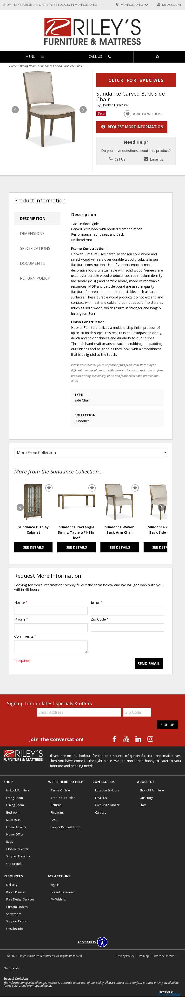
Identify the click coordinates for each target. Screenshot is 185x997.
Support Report (16, 921)
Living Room (14, 798)
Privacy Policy (125, 956)
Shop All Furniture (18, 856)
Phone (21, 619)
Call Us (119, 159)
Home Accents (16, 827)
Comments (25, 636)
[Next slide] (161, 507)
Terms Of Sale (60, 790)
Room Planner (16, 892)
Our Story (146, 798)
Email (96, 602)
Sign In (55, 885)
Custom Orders (16, 907)
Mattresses (13, 820)
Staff (143, 805)
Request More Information (135, 126)
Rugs (9, 842)
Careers (100, 812)
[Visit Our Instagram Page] (150, 739)
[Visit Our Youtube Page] (126, 739)
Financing (57, 812)
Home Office (15, 834)
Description (33, 218)
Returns (56, 805)
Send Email (149, 663)
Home (13, 66)
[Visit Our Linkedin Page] (138, 739)
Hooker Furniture (114, 105)
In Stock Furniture (18, 790)
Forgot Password (62, 892)
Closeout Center (17, 849)
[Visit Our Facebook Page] (114, 739)
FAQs (54, 820)
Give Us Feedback (107, 805)
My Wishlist (58, 899)
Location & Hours (107, 790)
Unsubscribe (15, 929)
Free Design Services (20, 899)
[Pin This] (101, 114)
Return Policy (35, 278)
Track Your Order (63, 798)
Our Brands (14, 864)
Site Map (143, 956)
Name (20, 602)
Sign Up (167, 724)
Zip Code (99, 619)
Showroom (13, 914)
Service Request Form (65, 827)
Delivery (11, 885)
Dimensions (32, 233)
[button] (83, 109)
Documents (32, 263)
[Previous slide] (20, 507)
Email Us (156, 159)
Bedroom (13, 812)
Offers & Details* (164, 956)
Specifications (35, 248)
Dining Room (28, 66)
